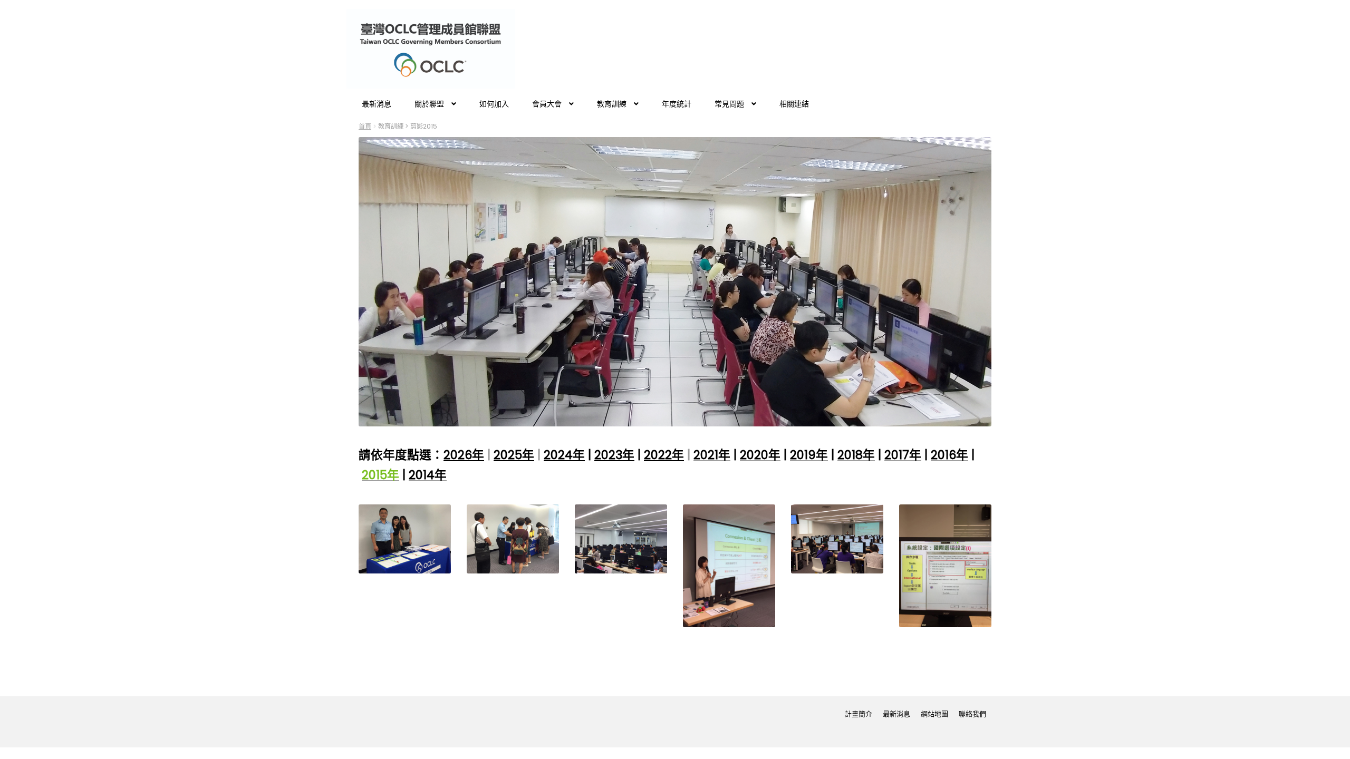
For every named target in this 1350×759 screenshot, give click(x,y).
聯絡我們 (972, 714)
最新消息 (376, 104)
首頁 (365, 126)
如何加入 (494, 104)
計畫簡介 (858, 714)
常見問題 (729, 104)
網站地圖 (934, 714)
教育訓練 (611, 104)
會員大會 (547, 104)
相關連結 (794, 104)
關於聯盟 (429, 104)
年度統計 (676, 104)
